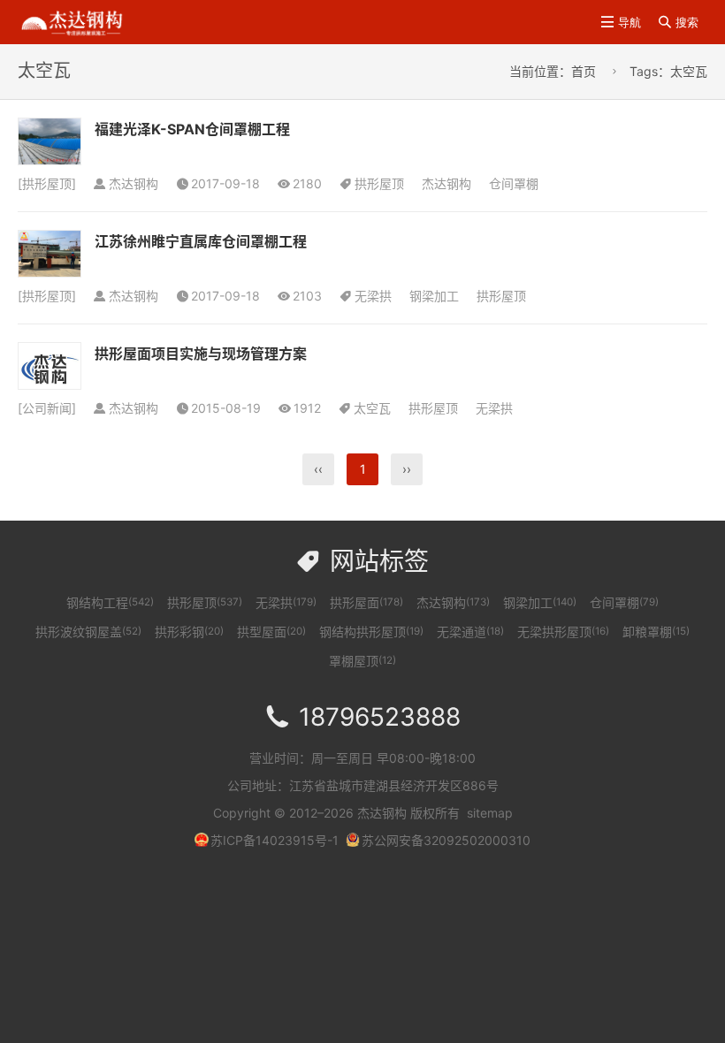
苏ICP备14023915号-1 (274, 840)
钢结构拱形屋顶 (371, 631)
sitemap (490, 812)
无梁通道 (470, 631)
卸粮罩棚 (656, 631)
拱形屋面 (366, 602)
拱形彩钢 (189, 631)
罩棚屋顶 (362, 660)
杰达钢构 (446, 183)
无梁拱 (373, 295)
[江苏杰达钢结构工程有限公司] (72, 20)
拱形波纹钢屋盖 (88, 631)
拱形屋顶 (47, 183)
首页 (583, 71)
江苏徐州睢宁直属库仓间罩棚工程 (201, 241)
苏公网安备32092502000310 (446, 840)
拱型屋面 (271, 631)
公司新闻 (47, 407)
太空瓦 (372, 407)
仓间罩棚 (513, 183)
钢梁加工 (434, 295)
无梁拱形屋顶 (563, 631)
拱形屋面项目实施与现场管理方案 (201, 353)
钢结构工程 (110, 602)
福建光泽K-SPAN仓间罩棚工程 (192, 129)
